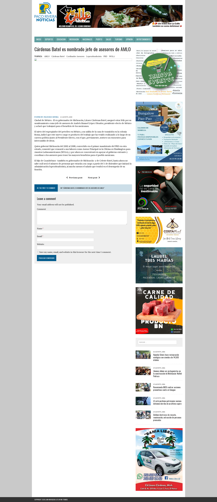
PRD (105, 56)
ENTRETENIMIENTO (144, 39)
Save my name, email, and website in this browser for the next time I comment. (75, 252)
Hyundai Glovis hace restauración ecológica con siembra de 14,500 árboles (166, 357)
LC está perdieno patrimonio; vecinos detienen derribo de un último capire (167, 402)
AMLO (47, 56)
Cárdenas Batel (58, 56)
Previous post (75, 177)
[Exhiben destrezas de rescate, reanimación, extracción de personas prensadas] (143, 417)
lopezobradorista (94, 56)
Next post (92, 177)
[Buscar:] (157, 342)
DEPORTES (49, 39)
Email (39, 236)
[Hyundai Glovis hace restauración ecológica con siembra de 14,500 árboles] (143, 357)
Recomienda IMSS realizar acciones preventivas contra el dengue (167, 388)
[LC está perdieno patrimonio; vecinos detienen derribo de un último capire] (143, 403)
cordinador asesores (75, 56)
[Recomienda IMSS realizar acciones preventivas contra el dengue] (143, 389)
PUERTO (99, 39)
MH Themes (64, 499)
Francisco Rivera (51, 117)
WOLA (112, 56)
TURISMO (118, 39)
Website (40, 244)
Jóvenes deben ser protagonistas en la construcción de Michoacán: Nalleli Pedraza (167, 374)
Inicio (38, 39)
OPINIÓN (129, 39)
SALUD (108, 39)
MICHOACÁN (74, 39)
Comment (41, 209)
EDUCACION (61, 39)
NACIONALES (87, 39)
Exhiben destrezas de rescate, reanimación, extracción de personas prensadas (167, 417)
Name (40, 228)
